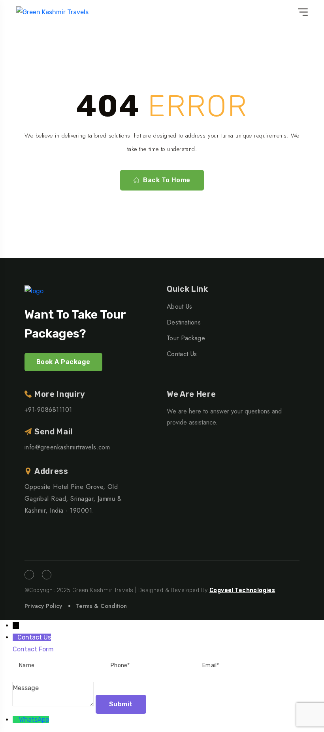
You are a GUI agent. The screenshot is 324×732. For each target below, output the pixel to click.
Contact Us (182, 353)
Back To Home (166, 180)
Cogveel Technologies (242, 590)
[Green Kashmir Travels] (52, 12)
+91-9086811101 (48, 409)
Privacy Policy (43, 606)
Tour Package (186, 338)
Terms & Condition (101, 606)
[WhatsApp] (16, 719)
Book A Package (63, 362)
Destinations (184, 322)
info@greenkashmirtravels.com (67, 447)
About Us (179, 306)
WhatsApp (34, 719)
